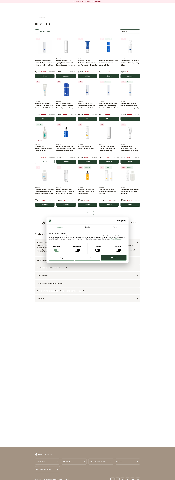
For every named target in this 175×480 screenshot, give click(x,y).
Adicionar (45, 76)
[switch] (77, 250)
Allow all (113, 258)
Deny (61, 258)
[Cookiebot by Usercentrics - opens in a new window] (119, 221)
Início (36, 18)
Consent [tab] (60, 227)
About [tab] (115, 227)
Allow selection (88, 258)
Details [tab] (87, 227)
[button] (74, 462)
